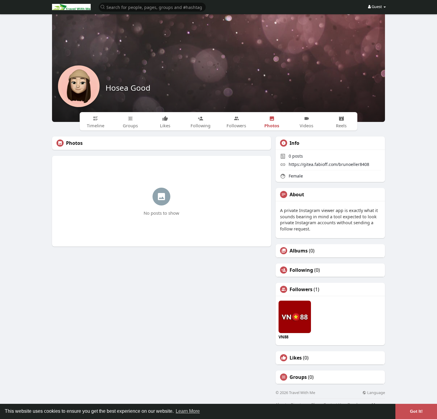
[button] (152, 7)
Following (301, 270)
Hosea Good (128, 87)
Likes (296, 357)
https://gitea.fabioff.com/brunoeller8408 (329, 164)
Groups (298, 377)
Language (375, 393)
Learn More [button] (188, 411)
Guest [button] (377, 6)
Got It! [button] (416, 411)
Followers (301, 289)
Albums (299, 250)
